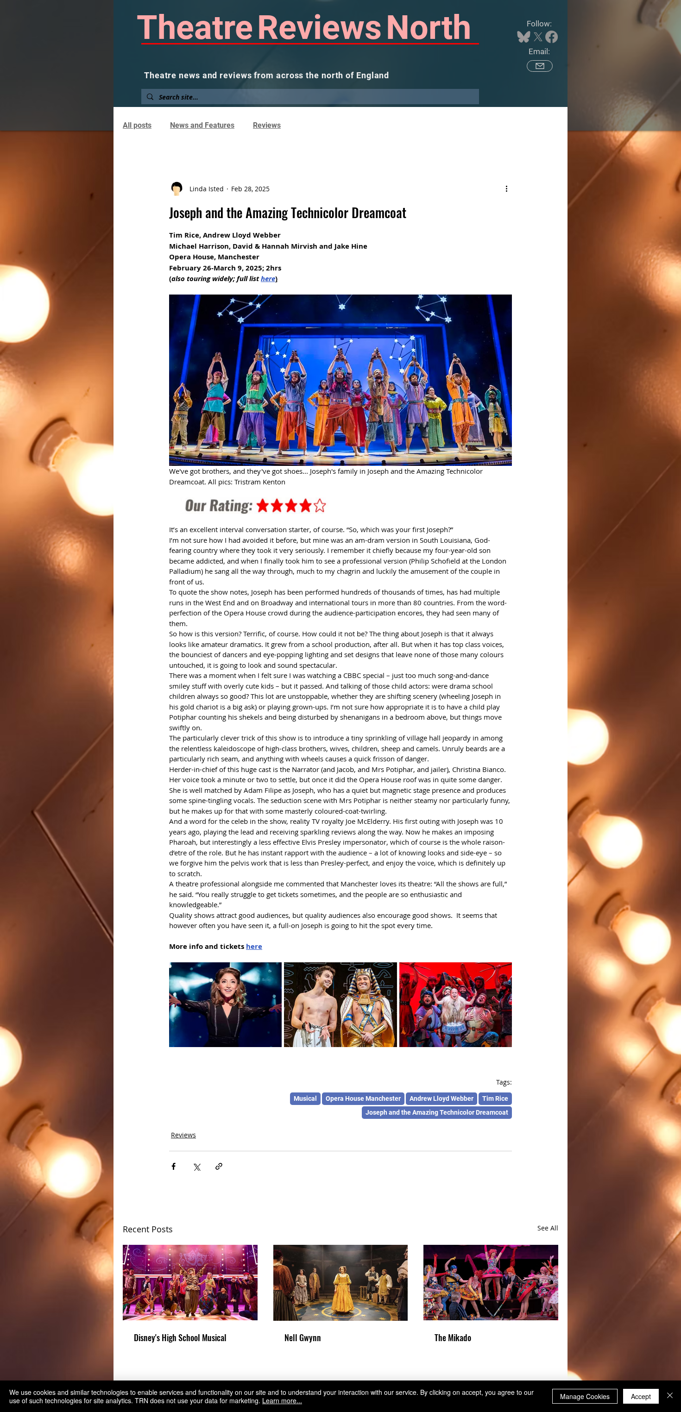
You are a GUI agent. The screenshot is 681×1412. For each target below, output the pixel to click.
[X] (538, 37)
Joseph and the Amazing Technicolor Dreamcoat (437, 1112)
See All (547, 1228)
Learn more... (282, 1400)
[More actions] (506, 188)
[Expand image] (225, 1004)
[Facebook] (551, 37)
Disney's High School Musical (180, 1337)
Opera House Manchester (363, 1098)
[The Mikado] (490, 1282)
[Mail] (540, 66)
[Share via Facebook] (173, 1166)
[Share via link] (218, 1166)
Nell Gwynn (302, 1337)
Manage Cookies (585, 1396)
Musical (305, 1098)
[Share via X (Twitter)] (196, 1166)
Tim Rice (495, 1098)
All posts (137, 125)
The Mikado (453, 1337)
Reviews (267, 125)
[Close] (669, 1396)
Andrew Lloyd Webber (441, 1098)
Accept (641, 1396)
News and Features (202, 125)
